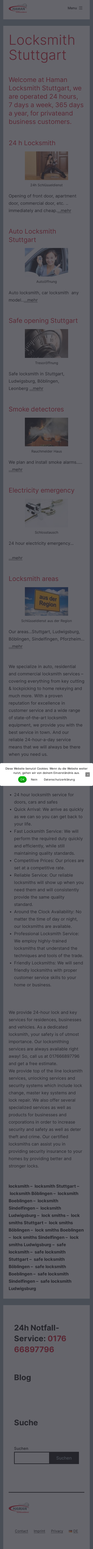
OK (22, 779)
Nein (34, 779)
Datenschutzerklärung (59, 779)
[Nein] (87, 774)
